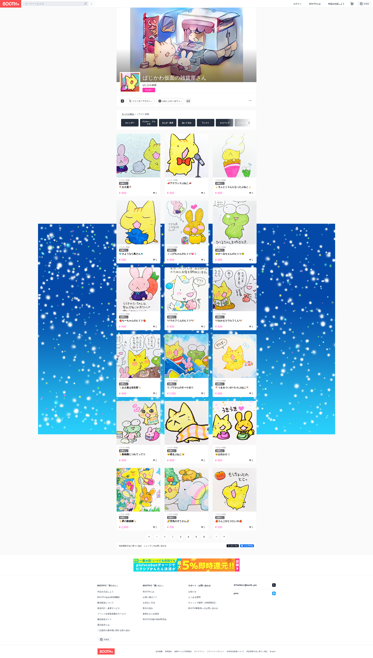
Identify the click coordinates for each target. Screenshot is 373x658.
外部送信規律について (235, 651)
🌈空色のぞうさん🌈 (178, 521)
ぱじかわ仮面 (149, 85)
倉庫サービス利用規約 (183, 651)
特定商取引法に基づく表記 (257, 651)
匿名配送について (105, 602)
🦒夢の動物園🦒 (128, 521)
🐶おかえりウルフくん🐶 (228, 320)
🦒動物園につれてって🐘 (132, 454)
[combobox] (55, 3)
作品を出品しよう (336, 4)
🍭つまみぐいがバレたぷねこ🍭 (232, 387)
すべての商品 (128, 114)
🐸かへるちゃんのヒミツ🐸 (229, 253)
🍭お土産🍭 (125, 186)
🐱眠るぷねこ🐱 (176, 454)
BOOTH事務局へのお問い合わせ (203, 608)
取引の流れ (148, 608)
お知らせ (192, 591)
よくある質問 (194, 597)
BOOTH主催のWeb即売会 (155, 619)
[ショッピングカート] (352, 4)
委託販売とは (103, 625)
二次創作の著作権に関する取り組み (113, 630)
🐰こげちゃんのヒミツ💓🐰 (182, 253)
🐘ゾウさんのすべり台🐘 (180, 387)
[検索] (85, 4)
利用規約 (168, 651)
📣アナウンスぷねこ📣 (179, 183)
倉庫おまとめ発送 (151, 613)
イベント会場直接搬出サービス (111, 613)
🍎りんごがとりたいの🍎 (228, 521)
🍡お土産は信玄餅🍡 (130, 387)
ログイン (297, 4)
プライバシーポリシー (215, 651)
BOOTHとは (315, 4)
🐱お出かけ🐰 (222, 454)
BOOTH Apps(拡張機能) (108, 597)
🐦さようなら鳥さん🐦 (131, 253)
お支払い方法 (149, 602)
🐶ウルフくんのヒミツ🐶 (180, 320)
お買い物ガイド (150, 597)
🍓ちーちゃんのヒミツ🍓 (132, 320)
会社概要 (159, 651)
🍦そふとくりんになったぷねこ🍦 (233, 186)
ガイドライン (199, 651)
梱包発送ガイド (104, 619)
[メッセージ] (188, 101)
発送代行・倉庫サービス (108, 608)
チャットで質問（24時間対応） (202, 602)
